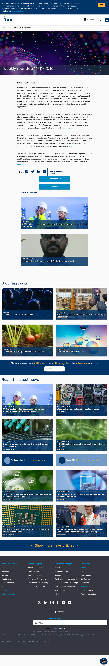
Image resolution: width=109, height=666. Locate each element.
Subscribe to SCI (54, 179)
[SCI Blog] (63, 602)
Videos (4, 586)
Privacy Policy (34, 641)
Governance (86, 575)
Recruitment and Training (38, 583)
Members (90, 19)
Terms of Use (20, 641)
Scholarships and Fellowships (66, 583)
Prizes (56, 594)
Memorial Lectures (61, 571)
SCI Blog (5, 575)
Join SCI (54, 186)
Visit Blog (59, 171)
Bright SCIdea (33, 571)
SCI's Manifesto (8, 583)
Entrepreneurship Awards (64, 586)
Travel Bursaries (60, 590)
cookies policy (17, 11)
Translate (61, 628)
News (9, 27)
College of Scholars (35, 575)
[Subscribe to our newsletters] (7, 460)
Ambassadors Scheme (37, 567)
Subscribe (49, 612)
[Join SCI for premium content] (62, 460)
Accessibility (7, 641)
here (28, 107)
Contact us (85, 579)
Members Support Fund (37, 586)
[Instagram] (52, 602)
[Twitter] (39, 603)
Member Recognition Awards (65, 579)
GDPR (46, 641)
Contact (60, 612)
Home (3, 27)
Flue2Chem (6, 579)
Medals (57, 567)
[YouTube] (69, 602)
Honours (57, 575)
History (84, 571)
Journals (5, 571)
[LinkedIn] (45, 602)
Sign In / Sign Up (88, 590)
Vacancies (85, 583)
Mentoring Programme (37, 579)
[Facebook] (58, 602)
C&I (3, 567)
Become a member (88, 594)
